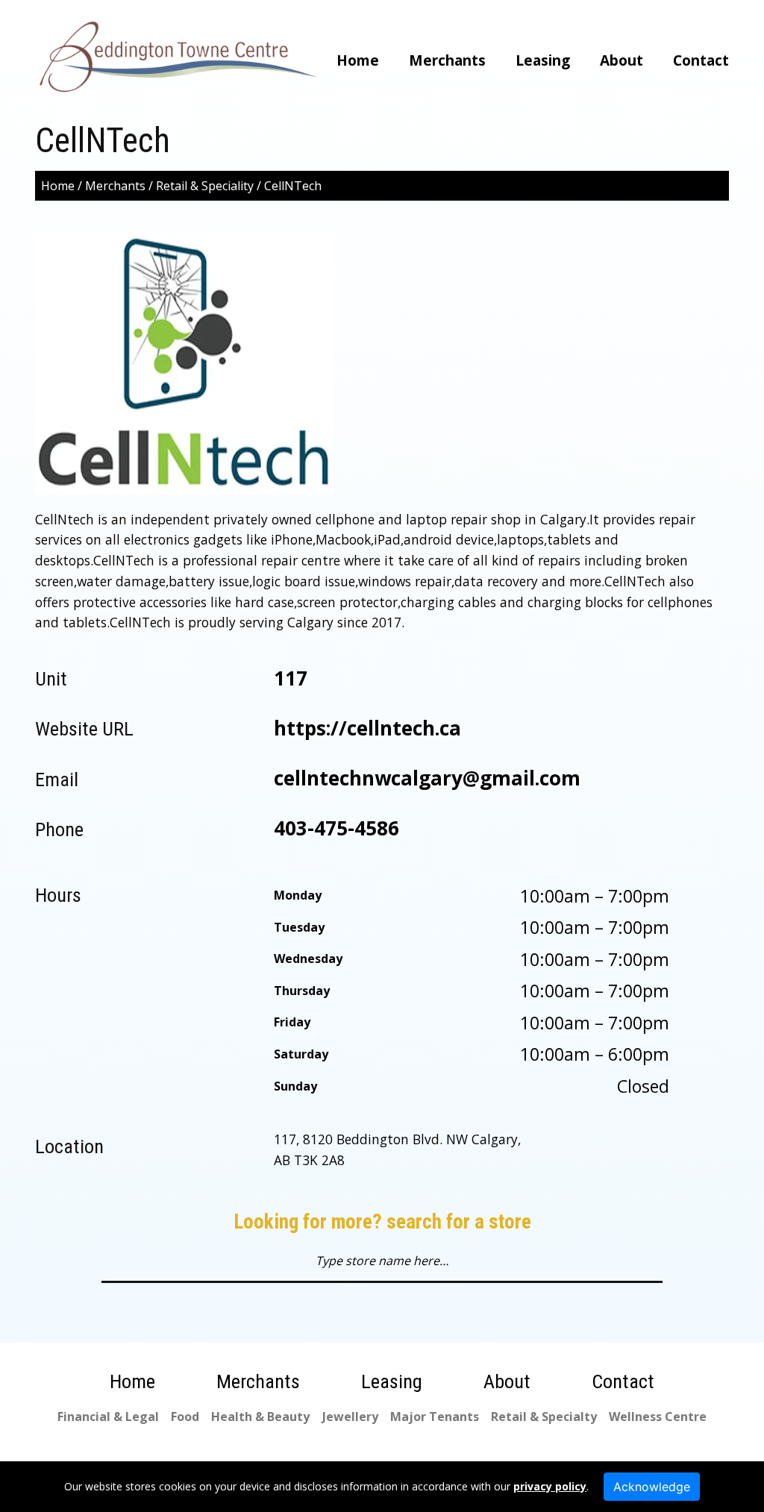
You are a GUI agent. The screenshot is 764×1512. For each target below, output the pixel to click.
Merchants (447, 60)
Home (357, 60)
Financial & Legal (108, 1416)
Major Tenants (434, 1416)
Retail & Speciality (205, 186)
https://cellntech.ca (367, 728)
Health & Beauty (260, 1416)
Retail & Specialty (544, 1416)
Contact (701, 60)
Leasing (543, 60)
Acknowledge (651, 1486)
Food (185, 1416)
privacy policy (549, 1486)
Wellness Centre (658, 1416)
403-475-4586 (336, 828)
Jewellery (350, 1416)
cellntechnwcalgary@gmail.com (427, 778)
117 (290, 678)
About (621, 60)
